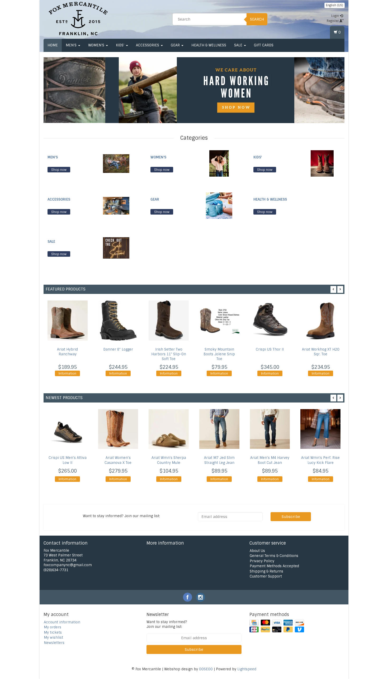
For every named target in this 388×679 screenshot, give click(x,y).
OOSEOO (206, 669)
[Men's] (116, 163)
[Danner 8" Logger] (118, 320)
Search (257, 19)
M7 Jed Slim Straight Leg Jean (219, 460)
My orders (52, 627)
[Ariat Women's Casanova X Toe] (118, 429)
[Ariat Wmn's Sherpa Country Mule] (168, 429)
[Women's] (219, 163)
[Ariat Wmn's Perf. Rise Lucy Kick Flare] (320, 429)
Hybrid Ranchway (67, 351)
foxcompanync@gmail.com (68, 565)
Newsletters (54, 643)
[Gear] (219, 205)
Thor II (270, 349)
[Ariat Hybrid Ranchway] (67, 320)
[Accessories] (116, 205)
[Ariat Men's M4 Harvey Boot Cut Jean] (270, 429)
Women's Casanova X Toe (118, 460)
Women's (96, 45)
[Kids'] (322, 163)
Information (67, 373)
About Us (257, 551)
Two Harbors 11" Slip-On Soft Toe (168, 354)
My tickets (53, 632)
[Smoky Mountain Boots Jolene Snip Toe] (219, 320)
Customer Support (266, 576)
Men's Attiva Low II (68, 460)
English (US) (334, 5)
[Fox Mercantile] (78, 18)
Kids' (120, 45)
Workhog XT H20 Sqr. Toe (320, 351)
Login (335, 16)
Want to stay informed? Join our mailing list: (166, 624)
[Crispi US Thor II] (270, 320)
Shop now (59, 170)
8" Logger (118, 349)
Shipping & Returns (266, 571)
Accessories (148, 45)
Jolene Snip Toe (219, 354)
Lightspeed (246, 669)
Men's (72, 45)
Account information (62, 622)
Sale (238, 45)
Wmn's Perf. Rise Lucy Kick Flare (320, 460)
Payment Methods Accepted (274, 566)
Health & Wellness (208, 45)
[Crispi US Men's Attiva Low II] (67, 429)
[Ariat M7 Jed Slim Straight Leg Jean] (219, 429)
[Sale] (116, 247)
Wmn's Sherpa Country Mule (169, 460)
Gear (176, 45)
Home (53, 45)
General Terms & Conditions (274, 556)
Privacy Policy (262, 561)
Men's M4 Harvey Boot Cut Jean (269, 460)
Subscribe (291, 516)
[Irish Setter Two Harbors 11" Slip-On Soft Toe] (168, 320)
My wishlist (53, 637)
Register (333, 21)
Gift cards (263, 45)
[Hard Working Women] (206, 90)
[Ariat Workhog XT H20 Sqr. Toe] (320, 320)
